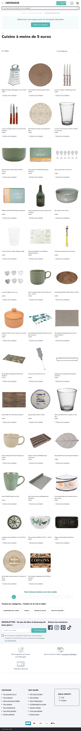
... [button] (62, 597)
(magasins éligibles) (69, 654)
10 (57, 597)
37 (67, 597)
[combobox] (40, 8)
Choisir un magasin (40, 25)
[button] (9, 597)
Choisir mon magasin (10, 95)
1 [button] (13, 597)
